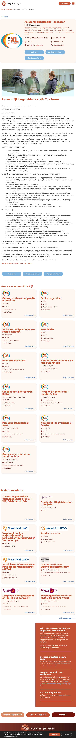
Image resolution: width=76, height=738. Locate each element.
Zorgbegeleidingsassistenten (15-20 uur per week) (18, 597)
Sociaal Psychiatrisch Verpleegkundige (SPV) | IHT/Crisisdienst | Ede (16, 499)
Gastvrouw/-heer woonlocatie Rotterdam (55, 565)
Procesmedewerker (13, 360)
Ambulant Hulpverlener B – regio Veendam (18, 330)
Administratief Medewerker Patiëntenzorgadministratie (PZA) (18, 567)
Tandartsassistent (51, 533)
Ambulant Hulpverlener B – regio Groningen (57, 362)
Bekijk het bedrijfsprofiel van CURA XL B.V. (17, 263)
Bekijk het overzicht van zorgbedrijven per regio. (55, 665)
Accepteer (55, 734)
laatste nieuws (64, 695)
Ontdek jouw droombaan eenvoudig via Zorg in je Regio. (55, 683)
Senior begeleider (51, 298)
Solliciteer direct (55, 52)
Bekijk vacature (34, 58)
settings (14, 736)
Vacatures (9, 9)
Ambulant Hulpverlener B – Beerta (57, 424)
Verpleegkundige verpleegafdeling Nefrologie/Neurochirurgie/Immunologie (18, 537)
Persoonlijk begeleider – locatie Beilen (55, 393)
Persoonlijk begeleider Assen (15, 424)
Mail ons (34, 52)
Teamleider (47, 329)
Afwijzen (66, 734)
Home (3, 9)
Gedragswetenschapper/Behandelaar (18, 299)
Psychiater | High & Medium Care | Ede (57, 503)
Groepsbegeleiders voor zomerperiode (16, 455)
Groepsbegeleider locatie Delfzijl (17, 393)
